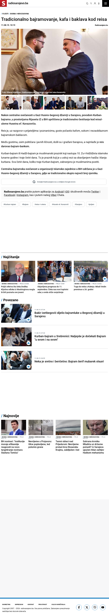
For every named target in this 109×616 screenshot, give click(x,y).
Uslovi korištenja (58, 604)
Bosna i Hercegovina (19, 13)
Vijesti (5, 13)
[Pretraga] (91, 3)
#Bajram (25, 204)
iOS (67, 191)
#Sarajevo (78, 204)
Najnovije (11, 415)
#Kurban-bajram (10, 204)
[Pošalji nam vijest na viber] (95, 607)
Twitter (95, 191)
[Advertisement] (54, 230)
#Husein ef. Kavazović (60, 204)
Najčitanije (11, 257)
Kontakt (31, 604)
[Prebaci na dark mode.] (87, 3)
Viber (54, 195)
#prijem (91, 204)
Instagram (22, 195)
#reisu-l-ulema (40, 204)
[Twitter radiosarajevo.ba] (87, 607)
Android (59, 191)
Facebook (9, 195)
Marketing (6, 604)
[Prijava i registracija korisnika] (95, 3)
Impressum (19, 604)
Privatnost (42, 604)
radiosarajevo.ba (27, 608)
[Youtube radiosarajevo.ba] (103, 607)
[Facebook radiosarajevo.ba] (79, 607)
